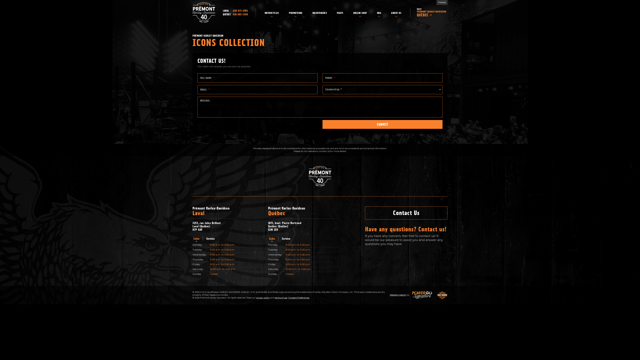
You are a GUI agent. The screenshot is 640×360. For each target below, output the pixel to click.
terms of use (281, 298)
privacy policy (263, 298)
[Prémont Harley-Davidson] (203, 12)
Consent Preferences (298, 298)
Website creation (398, 295)
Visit (431, 12)
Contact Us (406, 213)
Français (442, 2)
